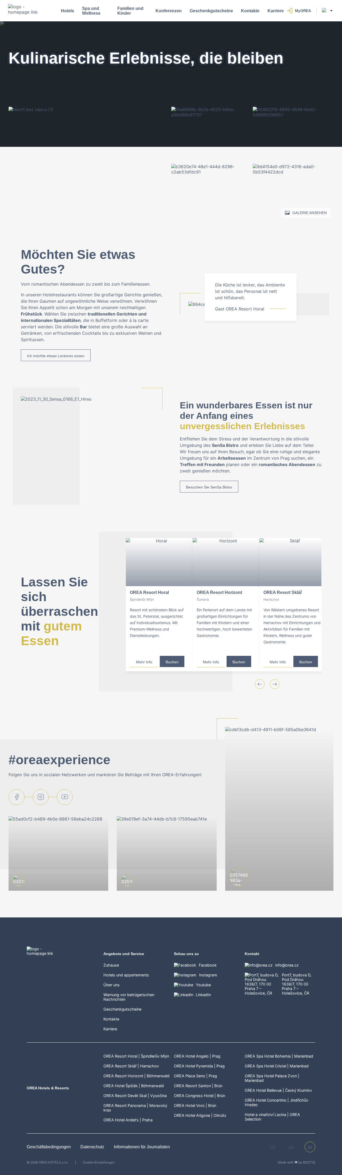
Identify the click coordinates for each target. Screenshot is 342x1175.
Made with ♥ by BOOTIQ (296, 1162)
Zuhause (111, 965)
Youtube (203, 985)
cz (272, 1147)
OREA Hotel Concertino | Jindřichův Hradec (276, 1102)
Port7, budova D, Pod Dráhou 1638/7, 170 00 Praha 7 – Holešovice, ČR (296, 984)
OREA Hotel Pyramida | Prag (199, 1066)
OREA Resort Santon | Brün (198, 1085)
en (291, 1147)
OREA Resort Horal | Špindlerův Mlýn (136, 1056)
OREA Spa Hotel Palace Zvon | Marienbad (272, 1078)
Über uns (111, 985)
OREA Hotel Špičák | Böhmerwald (133, 1085)
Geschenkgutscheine (211, 11)
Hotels (67, 11)
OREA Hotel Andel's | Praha (128, 1120)
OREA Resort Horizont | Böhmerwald (136, 1076)
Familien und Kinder (130, 10)
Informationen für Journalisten (142, 1147)
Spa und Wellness (91, 10)
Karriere (275, 11)
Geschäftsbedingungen (49, 1147)
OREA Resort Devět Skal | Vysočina (135, 1095)
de (310, 1147)
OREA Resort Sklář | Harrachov (131, 1066)
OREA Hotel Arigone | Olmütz (200, 1115)
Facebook (208, 965)
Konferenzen (169, 11)
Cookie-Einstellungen (99, 1162)
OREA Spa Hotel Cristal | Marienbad (277, 1066)
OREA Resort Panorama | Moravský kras (135, 1107)
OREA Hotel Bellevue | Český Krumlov (278, 1090)
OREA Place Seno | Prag (195, 1076)
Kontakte (250, 11)
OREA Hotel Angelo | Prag (197, 1056)
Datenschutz (92, 1147)
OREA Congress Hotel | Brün (199, 1095)
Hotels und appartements (126, 975)
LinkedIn (203, 994)
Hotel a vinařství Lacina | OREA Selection (272, 1116)
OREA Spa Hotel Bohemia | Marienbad (279, 1056)
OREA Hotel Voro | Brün (195, 1105)
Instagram (208, 975)
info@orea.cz (287, 965)
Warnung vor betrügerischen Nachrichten (128, 996)
